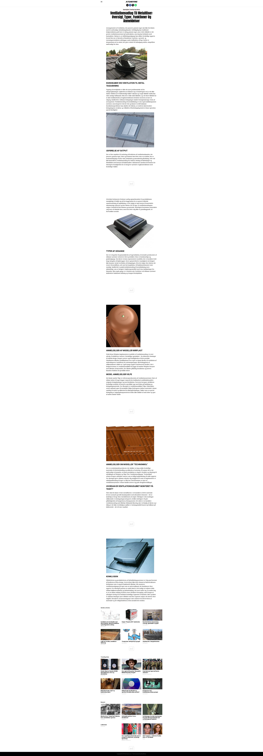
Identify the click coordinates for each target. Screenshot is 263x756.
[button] (101, 1)
